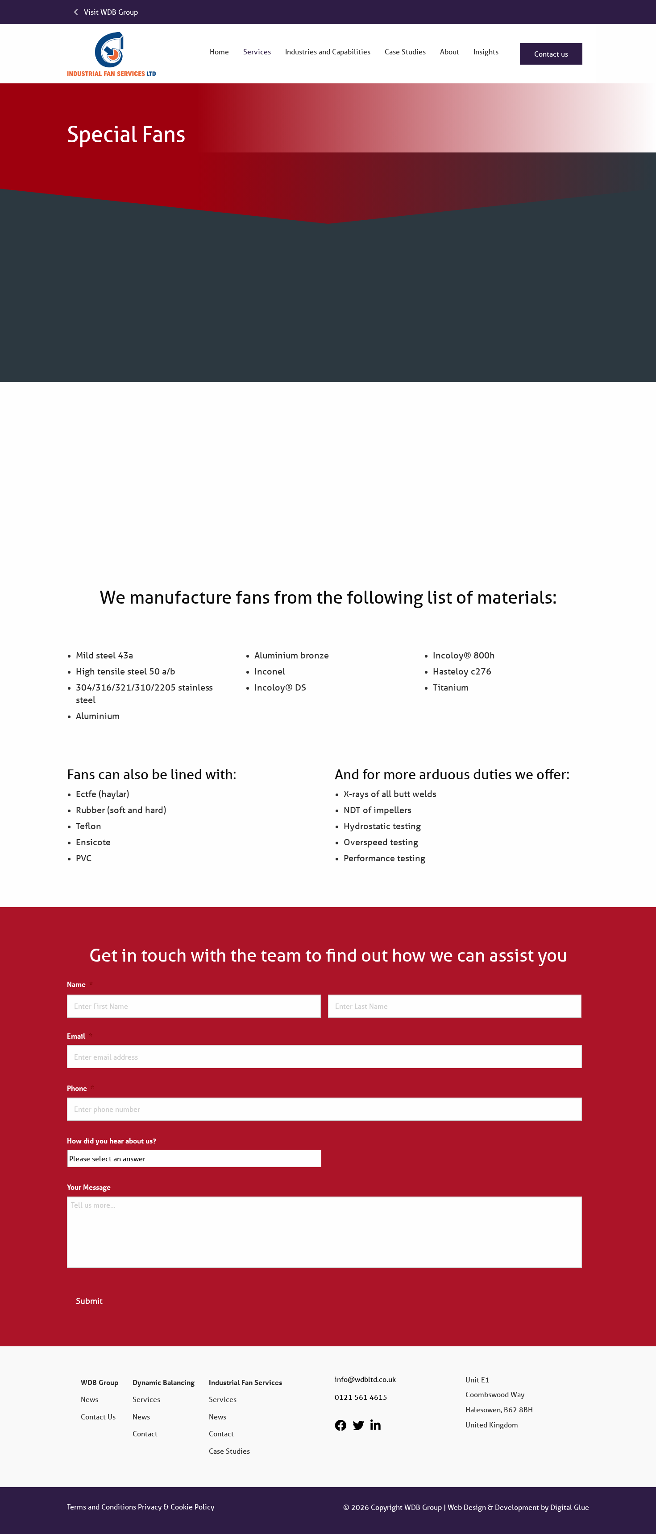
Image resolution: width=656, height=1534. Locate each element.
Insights (485, 51)
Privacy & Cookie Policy (176, 1506)
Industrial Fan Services (245, 1382)
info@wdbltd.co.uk (365, 1379)
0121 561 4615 (361, 1397)
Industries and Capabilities (327, 51)
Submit (89, 1300)
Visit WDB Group (110, 11)
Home (219, 51)
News (89, 1399)
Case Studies (405, 51)
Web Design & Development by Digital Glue (518, 1507)
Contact (145, 1433)
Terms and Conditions (101, 1506)
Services (257, 51)
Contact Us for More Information (511, 330)
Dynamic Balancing (164, 1382)
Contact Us (98, 1416)
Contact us (551, 53)
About (449, 51)
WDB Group (99, 1382)
